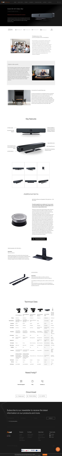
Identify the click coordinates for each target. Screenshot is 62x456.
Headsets (31, 2)
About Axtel (20, 2)
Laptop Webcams (22, 440)
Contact (50, 2)
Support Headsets (30, 434)
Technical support (21, 384)
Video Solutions (38, 2)
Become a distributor (41, 437)
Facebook (52, 434)
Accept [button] (45, 454)
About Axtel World (41, 434)
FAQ (32, 384)
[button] (39, 239)
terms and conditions (14, 421)
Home (15, 2)
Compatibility (29, 437)
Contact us (42, 384)
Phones (26, 2)
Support (44, 2)
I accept (12, 421)
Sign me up (51, 418)
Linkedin (52, 437)
